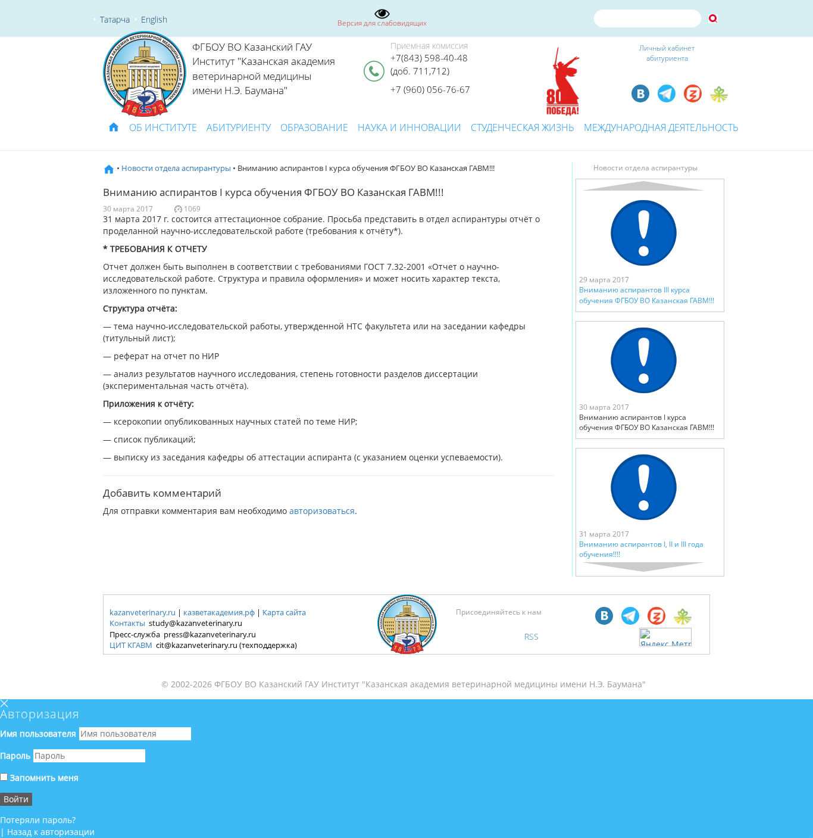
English (154, 19)
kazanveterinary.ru (143, 612)
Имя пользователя (38, 733)
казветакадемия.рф (219, 612)
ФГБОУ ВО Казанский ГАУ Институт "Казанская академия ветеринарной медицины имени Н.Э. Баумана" (263, 68)
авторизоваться (322, 510)
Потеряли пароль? (38, 819)
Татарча (115, 19)
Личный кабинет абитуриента (667, 53)
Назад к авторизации (51, 831)
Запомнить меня (43, 777)
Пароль (15, 755)
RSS (531, 636)
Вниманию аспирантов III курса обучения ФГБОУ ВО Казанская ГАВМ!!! (646, 295)
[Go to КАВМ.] (109, 168)
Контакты (127, 623)
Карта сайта (284, 612)
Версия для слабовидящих (382, 23)
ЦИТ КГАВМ (131, 645)
